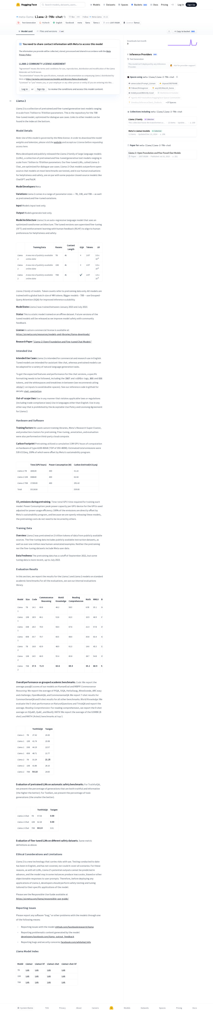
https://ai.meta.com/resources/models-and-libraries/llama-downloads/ (57, 79)
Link (27, 970)
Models (96, 4)
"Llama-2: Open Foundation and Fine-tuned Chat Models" (62, 341)
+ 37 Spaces (171, 102)
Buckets (140, 4)
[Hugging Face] (111, 1008)
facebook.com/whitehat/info (76, 942)
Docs (155, 4)
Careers (95, 1008)
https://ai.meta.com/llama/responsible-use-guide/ (42, 898)
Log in (25, 89)
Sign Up (191, 4)
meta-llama (26, 17)
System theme (26, 1008)
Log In (181, 4)
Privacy (62, 1008)
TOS (47, 1008)
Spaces (124, 4)
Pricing (164, 4)
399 (78, 17)
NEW (155, 54)
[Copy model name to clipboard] (65, 17)
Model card (26, 31)
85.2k (105, 17)
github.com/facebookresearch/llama (74, 926)
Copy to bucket (185, 31)
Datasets (110, 4)
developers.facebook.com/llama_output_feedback (47, 936)
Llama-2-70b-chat (49, 16)
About (78, 1008)
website (58, 142)
